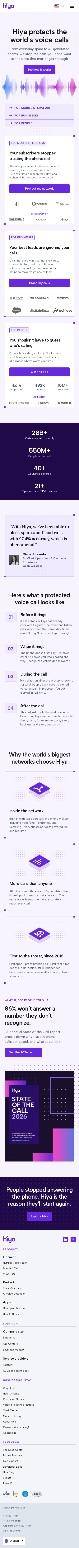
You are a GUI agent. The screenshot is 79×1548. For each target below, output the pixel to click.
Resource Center (13, 1449)
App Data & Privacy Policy (17, 1525)
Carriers (8, 1364)
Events (7, 1477)
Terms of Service (12, 1520)
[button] (59, 6)
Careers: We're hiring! (16, 1427)
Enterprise (9, 1337)
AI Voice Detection (14, 1293)
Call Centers (10, 1343)
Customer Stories (13, 1399)
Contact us (9, 1432)
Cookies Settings (12, 1530)
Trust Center (10, 1410)
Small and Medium (13, 1349)
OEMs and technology (16, 1370)
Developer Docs (12, 1466)
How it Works (11, 1393)
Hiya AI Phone (11, 1314)
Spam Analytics (12, 1288)
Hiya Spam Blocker (14, 1308)
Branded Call (10, 1268)
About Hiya (9, 1421)
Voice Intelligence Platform (19, 1404)
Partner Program (12, 1455)
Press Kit (8, 1483)
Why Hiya (8, 1388)
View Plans (9, 1273)
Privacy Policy (10, 1515)
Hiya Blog (8, 1472)
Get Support (10, 1461)
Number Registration (15, 1262)
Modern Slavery (12, 1416)
